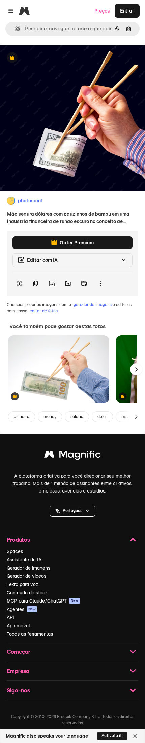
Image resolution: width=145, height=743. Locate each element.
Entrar (127, 11)
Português (72, 510)
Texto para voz (22, 584)
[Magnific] (72, 456)
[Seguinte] (136, 369)
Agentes (21, 609)
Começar (18, 651)
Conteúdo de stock (27, 593)
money (50, 416)
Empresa (18, 670)
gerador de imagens (93, 304)
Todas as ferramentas (30, 634)
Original (43, 58)
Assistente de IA (24, 559)
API (10, 617)
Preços (102, 11)
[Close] (135, 736)
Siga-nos (18, 690)
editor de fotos (44, 311)
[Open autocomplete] (15, 28)
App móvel (18, 625)
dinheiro (21, 416)
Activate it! (112, 735)
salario (76, 416)
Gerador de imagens (28, 568)
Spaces (15, 551)
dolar (102, 416)
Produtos (18, 539)
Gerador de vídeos (26, 576)
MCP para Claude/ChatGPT (42, 601)
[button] (72, 511)
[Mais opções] (100, 283)
